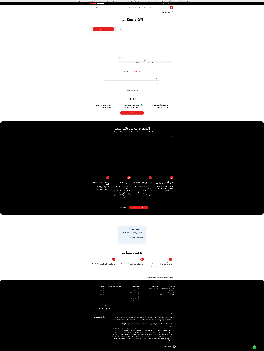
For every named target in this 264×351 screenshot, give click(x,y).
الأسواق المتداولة (126, 71)
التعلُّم (123, 7)
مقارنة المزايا (136, 300)
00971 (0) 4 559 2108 (166, 288)
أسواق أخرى (101, 294)
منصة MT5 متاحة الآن (135, 229)
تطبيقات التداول (135, 290)
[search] (92, 7)
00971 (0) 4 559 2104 (168, 292)
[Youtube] (102, 309)
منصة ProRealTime (134, 298)
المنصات (128, 7)
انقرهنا (170, 294)
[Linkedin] (109, 309)
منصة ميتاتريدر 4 (135, 296)
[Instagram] (99, 309)
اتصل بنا (173, 286)
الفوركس (101, 288)
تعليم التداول (155, 286)
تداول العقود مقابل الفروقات (114, 286)
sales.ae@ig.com (172, 290)
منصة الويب (136, 288)
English (97, 7)
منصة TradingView (134, 292)
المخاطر (129, 319)
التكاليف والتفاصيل (137, 71)
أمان (103, 32)
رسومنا (119, 288)
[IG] (171, 7)
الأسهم (102, 292)
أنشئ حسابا (93, 3)
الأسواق (140, 7)
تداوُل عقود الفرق (147, 7)
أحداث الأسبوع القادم (153, 288)
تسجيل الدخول (100, 3)
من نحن (118, 7)
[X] (106, 309)
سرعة (107, 32)
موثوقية (99, 32)
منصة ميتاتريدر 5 (135, 294)
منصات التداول (136, 286)
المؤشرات (101, 290)
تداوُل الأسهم (134, 7)
